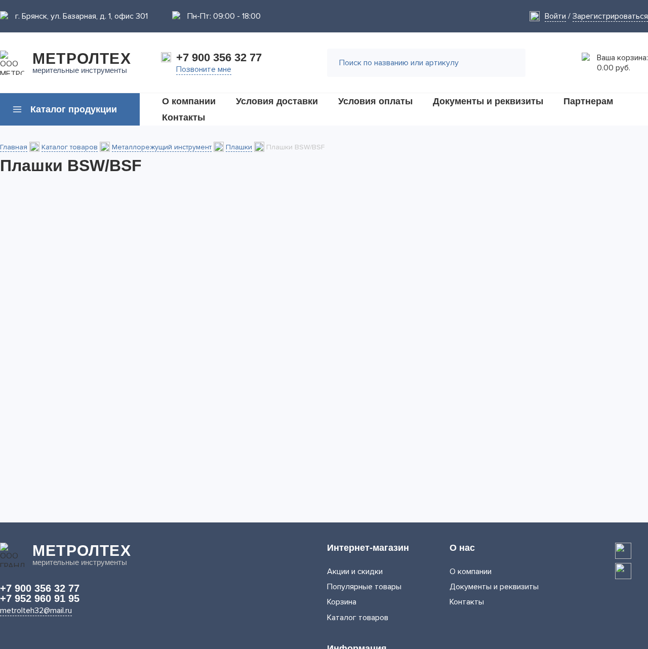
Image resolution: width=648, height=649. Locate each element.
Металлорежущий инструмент (162, 147)
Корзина (341, 602)
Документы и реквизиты (494, 587)
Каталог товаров (70, 147)
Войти (555, 16)
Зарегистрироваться (610, 16)
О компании (471, 571)
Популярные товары (364, 587)
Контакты (467, 602)
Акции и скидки (355, 571)
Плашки (239, 147)
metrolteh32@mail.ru (36, 610)
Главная (13, 147)
